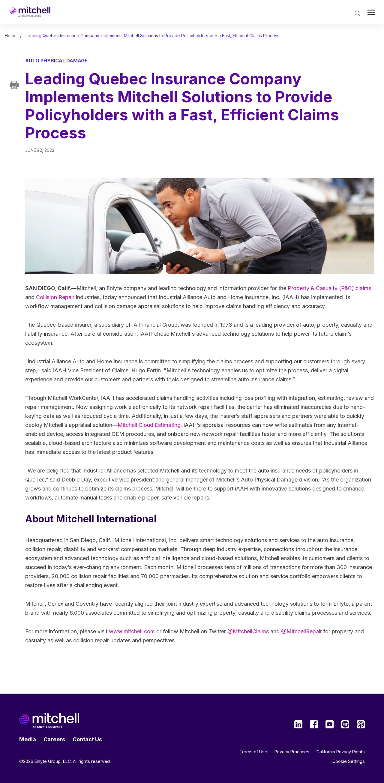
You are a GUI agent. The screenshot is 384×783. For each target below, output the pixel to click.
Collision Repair (55, 297)
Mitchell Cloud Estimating (149, 425)
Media (27, 739)
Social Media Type (298, 724)
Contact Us (87, 739)
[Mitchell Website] (49, 720)
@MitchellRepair (301, 631)
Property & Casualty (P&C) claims (329, 288)
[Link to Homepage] (30, 12)
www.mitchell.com (132, 631)
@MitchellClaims (248, 631)
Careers (54, 739)
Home (10, 35)
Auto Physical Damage (56, 61)
